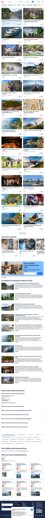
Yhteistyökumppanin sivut (39, 506)
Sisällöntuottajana (38, 505)
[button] (11, 17)
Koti (2, 499)
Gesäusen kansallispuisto (6, 399)
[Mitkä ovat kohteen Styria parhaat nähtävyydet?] (43, 394)
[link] (11, 17)
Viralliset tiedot (24, 505)
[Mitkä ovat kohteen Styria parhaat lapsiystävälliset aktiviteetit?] (43, 410)
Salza (3, 397)
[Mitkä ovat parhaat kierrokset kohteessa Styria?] (43, 406)
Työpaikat (33, 506)
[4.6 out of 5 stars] (4, 460)
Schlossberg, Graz (5, 400)
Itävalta (5, 499)
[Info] (6, 7)
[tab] (8, 435)
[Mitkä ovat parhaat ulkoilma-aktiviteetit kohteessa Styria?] (43, 415)
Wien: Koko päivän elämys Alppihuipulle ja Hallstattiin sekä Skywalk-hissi (7, 464)
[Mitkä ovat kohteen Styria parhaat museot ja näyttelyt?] (43, 427)
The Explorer (33, 513)
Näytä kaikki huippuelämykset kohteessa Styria (8, 402)
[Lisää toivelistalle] (21, 9)
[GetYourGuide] (2, 2)
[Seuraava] (43, 248)
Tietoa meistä (33, 504)
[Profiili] (42, 1)
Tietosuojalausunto (4, 277)
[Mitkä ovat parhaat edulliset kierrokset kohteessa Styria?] (43, 423)
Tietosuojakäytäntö (24, 506)
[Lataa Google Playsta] (18, 505)
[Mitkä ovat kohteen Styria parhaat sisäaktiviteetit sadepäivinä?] (43, 419)
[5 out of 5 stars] (8, 466)
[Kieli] (38, 1)
